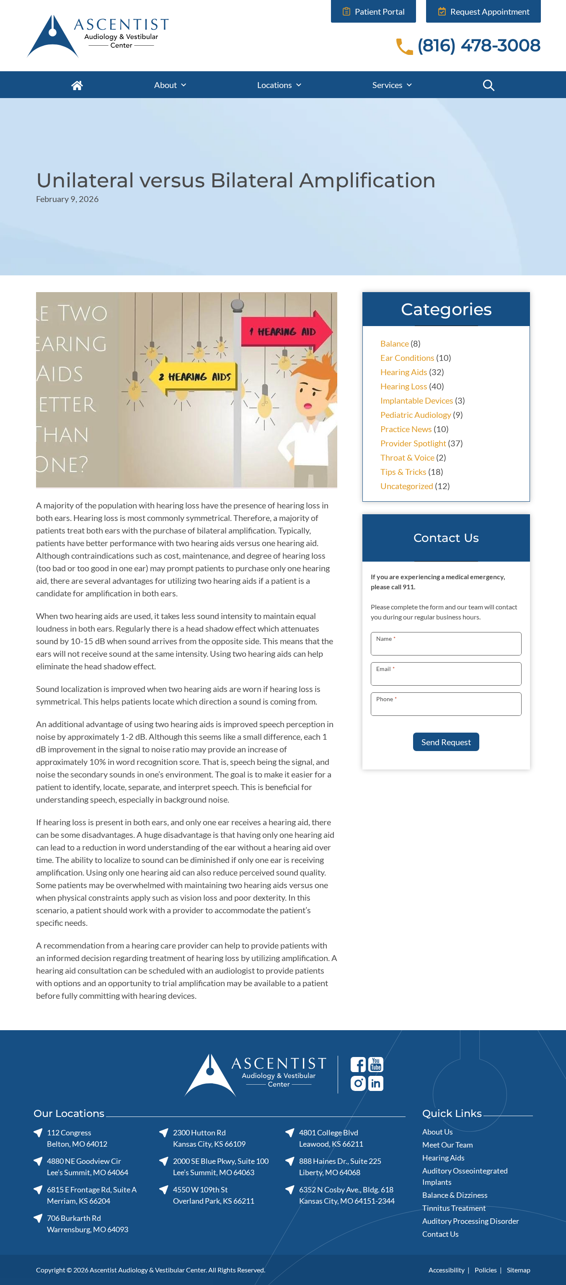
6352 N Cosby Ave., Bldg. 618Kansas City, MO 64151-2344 (346, 1195)
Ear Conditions (407, 357)
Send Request (446, 742)
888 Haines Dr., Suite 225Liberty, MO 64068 (340, 1166)
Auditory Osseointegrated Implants (465, 1176)
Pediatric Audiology (415, 414)
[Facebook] (358, 1064)
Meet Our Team (447, 1144)
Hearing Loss (403, 386)
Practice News (406, 429)
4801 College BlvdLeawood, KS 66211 (331, 1138)
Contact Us (440, 1233)
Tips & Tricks (403, 471)
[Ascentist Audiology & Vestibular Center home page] (123, 36)
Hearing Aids (403, 372)
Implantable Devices (416, 400)
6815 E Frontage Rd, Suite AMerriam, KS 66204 (92, 1195)
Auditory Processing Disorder (470, 1220)
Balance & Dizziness (455, 1195)
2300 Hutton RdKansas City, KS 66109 (209, 1138)
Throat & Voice (407, 457)
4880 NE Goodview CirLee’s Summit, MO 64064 (87, 1166)
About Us (437, 1131)
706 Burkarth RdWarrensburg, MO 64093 (87, 1223)
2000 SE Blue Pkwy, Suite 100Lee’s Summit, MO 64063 (220, 1166)
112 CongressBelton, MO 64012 (77, 1138)
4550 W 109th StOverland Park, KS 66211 (213, 1195)
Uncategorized (406, 486)
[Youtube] (375, 1064)
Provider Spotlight (413, 443)
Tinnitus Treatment (454, 1207)
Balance (394, 343)
